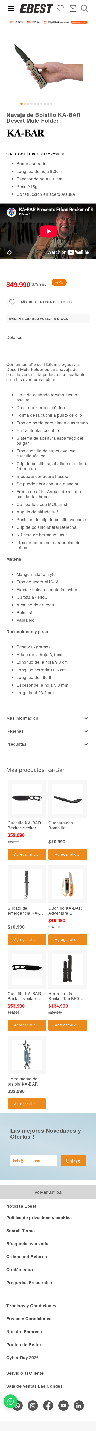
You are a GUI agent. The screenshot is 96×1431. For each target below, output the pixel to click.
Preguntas (16, 744)
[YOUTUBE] (63, 1405)
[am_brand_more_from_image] (27, 799)
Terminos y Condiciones (31, 1306)
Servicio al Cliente (25, 1373)
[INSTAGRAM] (33, 1405)
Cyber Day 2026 (22, 1357)
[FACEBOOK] (48, 1405)
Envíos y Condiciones (29, 1319)
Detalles (14, 337)
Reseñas (15, 731)
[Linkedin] (79, 1405)
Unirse (73, 1160)
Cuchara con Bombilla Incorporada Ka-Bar (67, 828)
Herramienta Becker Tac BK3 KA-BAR (63, 999)
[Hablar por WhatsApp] (10, 1401)
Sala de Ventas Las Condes (34, 1386)
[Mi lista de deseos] (60, 8)
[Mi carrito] (73, 8)
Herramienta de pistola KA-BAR (23, 1081)
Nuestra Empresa (24, 1332)
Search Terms (20, 1230)
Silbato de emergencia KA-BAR (23, 913)
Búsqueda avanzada (27, 1243)
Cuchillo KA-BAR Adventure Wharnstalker (65, 913)
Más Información (22, 718)
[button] (21, 104)
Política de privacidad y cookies (39, 1217)
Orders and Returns (26, 1256)
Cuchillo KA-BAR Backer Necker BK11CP (24, 999)
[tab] (48, 337)
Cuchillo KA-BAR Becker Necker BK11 (24, 828)
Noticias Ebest (21, 1206)
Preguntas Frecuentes (29, 1282)
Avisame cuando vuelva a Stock (38, 318)
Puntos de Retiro (23, 1344)
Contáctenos (19, 1269)
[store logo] (36, 8)
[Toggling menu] (11, 8)
